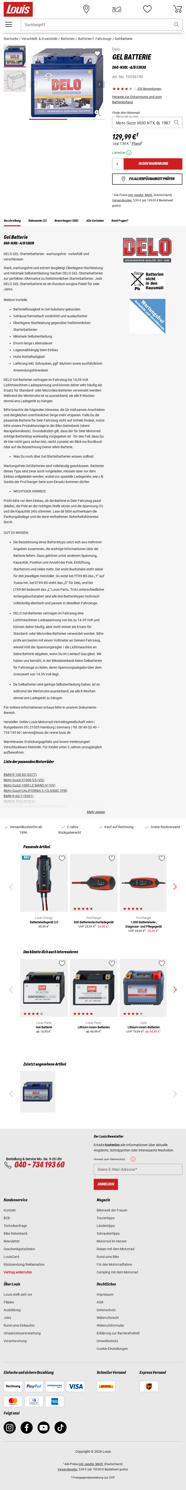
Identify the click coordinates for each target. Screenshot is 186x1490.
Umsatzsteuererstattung (22, 1333)
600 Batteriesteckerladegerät (94, 922)
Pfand (136, 143)
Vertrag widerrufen (18, 1272)
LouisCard (11, 1257)
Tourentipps (106, 1218)
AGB (100, 1302)
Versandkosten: (122, 200)
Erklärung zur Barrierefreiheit (118, 1333)
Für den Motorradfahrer (114, 1264)
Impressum (105, 1294)
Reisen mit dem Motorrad (115, 1249)
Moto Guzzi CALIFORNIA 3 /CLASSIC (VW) (35, 791)
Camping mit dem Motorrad (117, 1272)
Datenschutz (106, 1310)
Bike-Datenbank (15, 1233)
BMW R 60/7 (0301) (18, 796)
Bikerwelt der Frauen (112, 1210)
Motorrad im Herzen (112, 1241)
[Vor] (101, 84)
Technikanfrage (15, 1226)
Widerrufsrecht (108, 1318)
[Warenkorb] (177, 9)
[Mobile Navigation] (8, 24)
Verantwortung (15, 1341)
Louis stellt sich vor (18, 1294)
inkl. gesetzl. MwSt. (140, 195)
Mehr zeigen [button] (96, 812)
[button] (176, 25)
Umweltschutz (107, 1341)
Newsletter (12, 1241)
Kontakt (10, 1210)
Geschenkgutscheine (19, 1249)
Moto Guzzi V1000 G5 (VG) (24, 780)
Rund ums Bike (108, 1257)
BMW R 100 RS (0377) (20, 775)
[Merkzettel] (147, 9)
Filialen (9, 1302)
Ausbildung (12, 1310)
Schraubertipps (108, 1233)
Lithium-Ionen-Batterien (94, 1027)
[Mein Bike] (117, 9)
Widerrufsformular (110, 1325)
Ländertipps (106, 1226)
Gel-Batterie (44, 1027)
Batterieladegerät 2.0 (44, 922)
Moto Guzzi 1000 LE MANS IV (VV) (29, 785)
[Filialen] (86, 9)
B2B (7, 1218)
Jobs (7, 1318)
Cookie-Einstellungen (112, 1349)
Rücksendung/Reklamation (24, 1264)
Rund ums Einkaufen (19, 1325)
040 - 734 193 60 (39, 1165)
